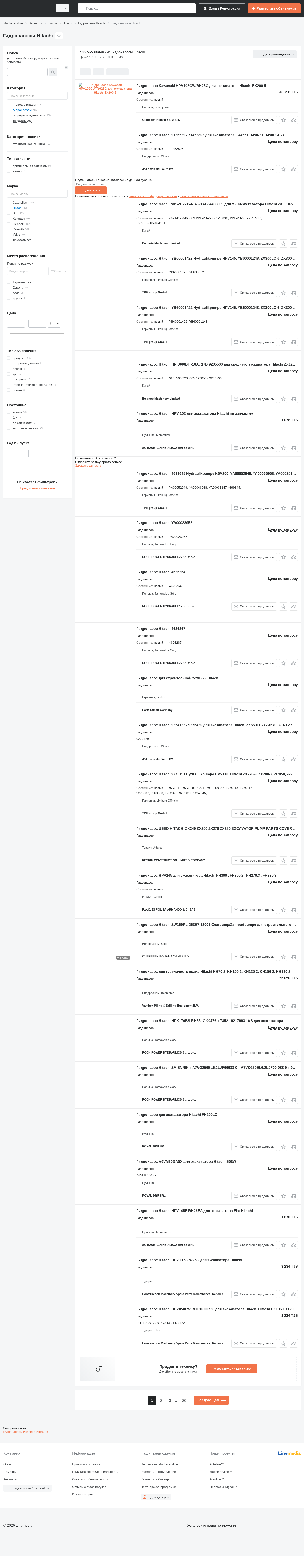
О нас (7, 1464)
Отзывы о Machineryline (89, 1487)
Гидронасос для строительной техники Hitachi (177, 678)
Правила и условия (86, 1464)
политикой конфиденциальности (153, 196)
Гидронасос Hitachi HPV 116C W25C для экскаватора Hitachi (189, 1260)
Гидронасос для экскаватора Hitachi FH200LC (176, 1115)
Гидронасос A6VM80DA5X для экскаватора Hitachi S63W (186, 1161)
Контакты (10, 1479)
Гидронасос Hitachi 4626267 (160, 629)
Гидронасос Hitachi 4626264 (160, 572)
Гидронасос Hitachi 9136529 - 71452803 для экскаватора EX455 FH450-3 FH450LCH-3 (210, 135)
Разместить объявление (232, 1369)
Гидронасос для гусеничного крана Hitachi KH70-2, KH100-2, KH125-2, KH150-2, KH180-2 (213, 971)
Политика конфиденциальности (95, 1471)
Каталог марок (82, 1494)
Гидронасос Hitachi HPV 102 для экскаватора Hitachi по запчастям (194, 413)
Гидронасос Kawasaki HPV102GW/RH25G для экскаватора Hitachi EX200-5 (201, 86)
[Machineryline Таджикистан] (26, 8)
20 (184, 1400)
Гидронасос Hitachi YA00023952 (164, 523)
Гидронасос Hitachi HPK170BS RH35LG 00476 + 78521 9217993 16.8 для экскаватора (209, 1021)
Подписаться (90, 190)
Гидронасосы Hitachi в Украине (25, 1431)
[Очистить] (66, 67)
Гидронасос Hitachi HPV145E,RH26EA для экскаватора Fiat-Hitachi (194, 1211)
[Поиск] (82, 8)
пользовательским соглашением (204, 196)
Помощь (9, 1471)
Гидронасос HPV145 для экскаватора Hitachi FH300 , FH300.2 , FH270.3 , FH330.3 (206, 875)
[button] (283, 120)
